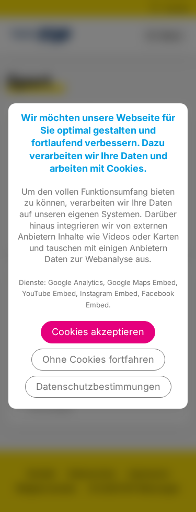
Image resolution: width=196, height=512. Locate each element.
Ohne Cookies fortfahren (98, 359)
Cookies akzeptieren (98, 331)
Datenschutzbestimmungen (98, 386)
